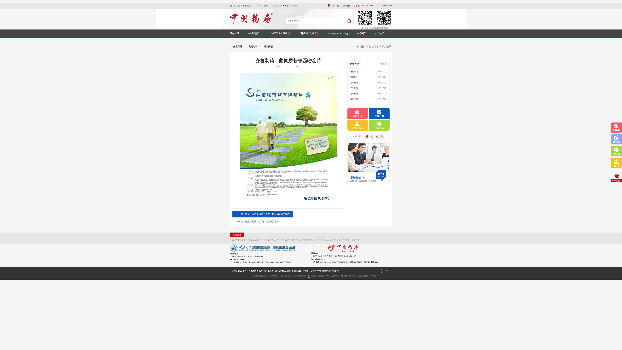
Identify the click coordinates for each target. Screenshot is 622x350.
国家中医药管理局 (274, 240)
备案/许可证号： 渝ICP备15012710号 (359, 276)
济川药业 (368, 77)
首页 (363, 46)
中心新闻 (361, 33)
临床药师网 (329, 240)
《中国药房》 (253, 33)
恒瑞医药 (368, 99)
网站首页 (234, 33)
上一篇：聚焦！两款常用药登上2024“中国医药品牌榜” (263, 214)
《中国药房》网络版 (279, 33)
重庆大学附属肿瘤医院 (291, 240)
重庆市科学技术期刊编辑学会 (346, 240)
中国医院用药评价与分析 (312, 240)
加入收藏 (264, 6)
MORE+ (383, 64)
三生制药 (368, 88)
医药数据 (268, 46)
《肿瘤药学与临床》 (309, 33)
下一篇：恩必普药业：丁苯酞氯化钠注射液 (257, 221)
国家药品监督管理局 (256, 240)
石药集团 (368, 71)
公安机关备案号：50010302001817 (326, 276)
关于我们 (346, 6)
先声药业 (368, 83)
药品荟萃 (253, 46)
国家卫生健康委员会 (239, 240)
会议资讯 (379, 33)
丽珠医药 (368, 94)
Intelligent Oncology (338, 33)
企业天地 (237, 46)
